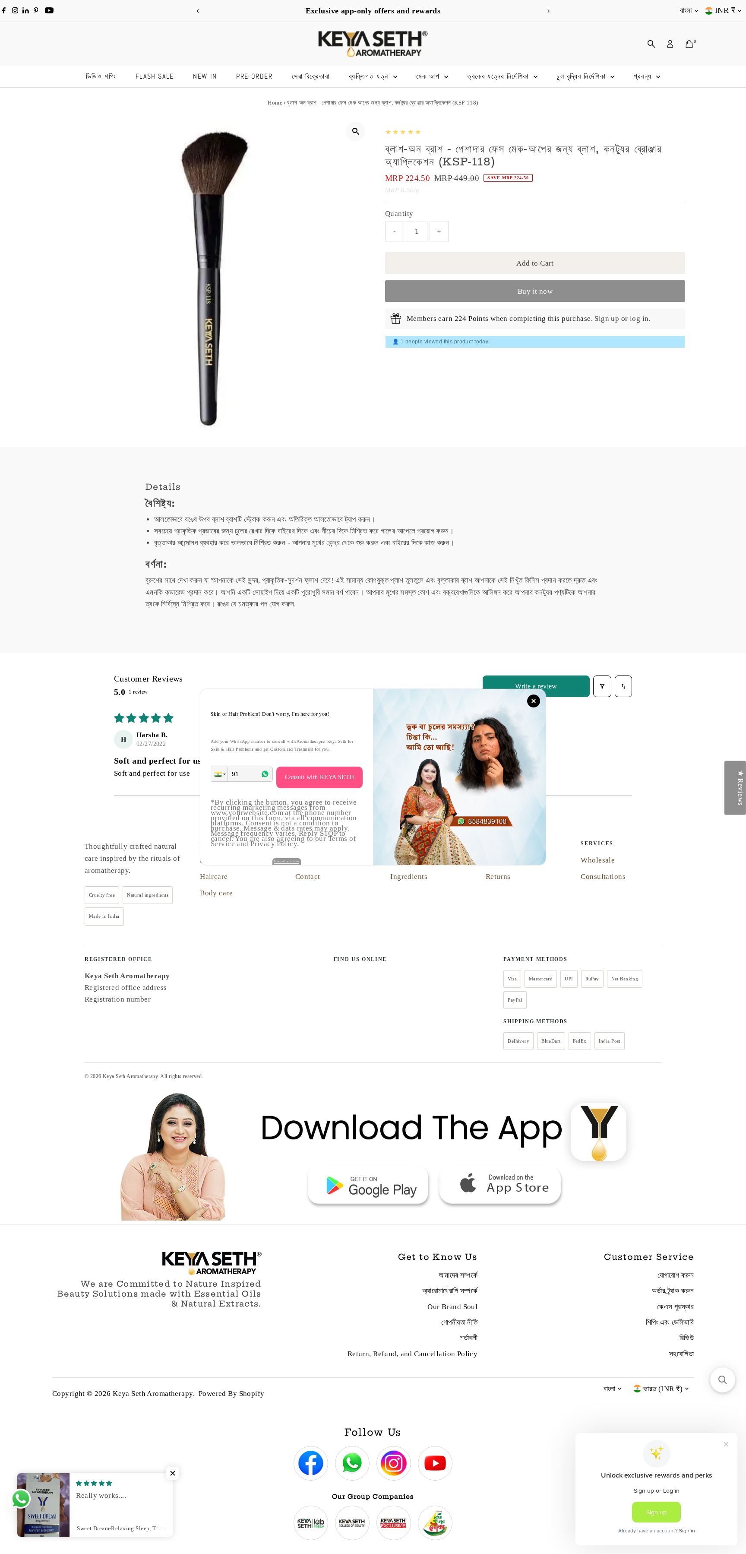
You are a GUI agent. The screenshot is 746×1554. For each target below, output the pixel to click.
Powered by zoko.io (286, 861)
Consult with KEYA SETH (319, 777)
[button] (219, 774)
